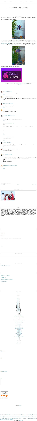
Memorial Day (22, 417)
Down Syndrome (3, 416)
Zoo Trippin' (19, 326)
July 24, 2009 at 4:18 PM (10, 123)
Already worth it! (19, 317)
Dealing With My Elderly (19, 315)
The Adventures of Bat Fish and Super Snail (19, 319)
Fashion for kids (14, 416)
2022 (18, 293)
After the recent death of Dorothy (5, 43)
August (18, 312)
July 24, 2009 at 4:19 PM (10, 137)
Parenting (10, 418)
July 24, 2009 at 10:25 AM (9, 103)
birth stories (11, 419)
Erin (3, 91)
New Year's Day (35, 417)
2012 (17, 304)
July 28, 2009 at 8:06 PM (13, 165)
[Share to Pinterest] (30, 83)
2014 (17, 302)
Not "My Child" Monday (19, 325)
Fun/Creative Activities (25, 416)
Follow (2, 246)
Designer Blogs (21, 420)
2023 (18, 292)
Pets (21, 84)
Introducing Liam (3, 277)
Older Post (3, 184)
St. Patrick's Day (24, 418)
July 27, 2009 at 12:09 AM (8, 154)
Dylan (19, 84)
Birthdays (30, 414)
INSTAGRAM (3, 232)
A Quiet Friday (19, 314)
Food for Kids (19, 416)
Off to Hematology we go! (19, 327)
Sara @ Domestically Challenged (7, 149)
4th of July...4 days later (19, 333)
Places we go (17, 418)
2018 (17, 298)
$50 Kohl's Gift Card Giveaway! (5, 275)
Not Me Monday (19, 329)
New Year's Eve (2, 418)
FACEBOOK (2, 233)
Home (18, 184)
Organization (6, 418)
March (18, 340)
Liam (18, 417)
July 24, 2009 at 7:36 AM (8, 91)
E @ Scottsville (5, 115)
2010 (17, 306)
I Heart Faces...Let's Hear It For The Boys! (6, 279)
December (18, 308)
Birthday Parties (26, 414)
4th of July (5, 414)
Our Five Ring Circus (18, 7)
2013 (17, 303)
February (18, 341)
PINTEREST (2, 234)
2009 (17, 307)
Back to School (21, 414)
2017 (17, 299)
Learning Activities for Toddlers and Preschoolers (8, 417)
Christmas (34, 414)
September (18, 311)
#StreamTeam (2, 414)
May (18, 338)
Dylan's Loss (19, 324)
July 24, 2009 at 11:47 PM (16, 149)
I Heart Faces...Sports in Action (19, 328)
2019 (18, 297)
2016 (17, 300)
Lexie (16, 417)
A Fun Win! (19, 332)
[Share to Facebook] (30, 83)
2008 (18, 343)
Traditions (3, 419)
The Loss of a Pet (19, 330)
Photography (14, 418)
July (18, 313)
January (18, 342)
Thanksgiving (32, 418)
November (18, 309)
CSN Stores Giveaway (4, 281)
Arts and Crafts (16, 414)
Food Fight (2, 283)
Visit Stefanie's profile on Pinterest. (5, 265)
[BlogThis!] (28, 83)
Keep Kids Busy (33, 416)
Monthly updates (27, 417)
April (18, 339)
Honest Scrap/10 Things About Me (19, 336)
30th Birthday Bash (19, 318)
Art (13, 414)
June (18, 337)
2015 (17, 301)
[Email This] (27, 83)
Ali (3, 142)
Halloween (29, 416)
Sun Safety (18, 335)
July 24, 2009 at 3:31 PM (11, 115)
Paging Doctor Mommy (6, 165)
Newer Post (34, 184)
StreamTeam (29, 418)
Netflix (31, 417)
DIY (36, 414)
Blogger (20, 405)
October (18, 310)
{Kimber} (4, 103)
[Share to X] (29, 83)
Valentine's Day (7, 419)
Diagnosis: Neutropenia (19, 323)
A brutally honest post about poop (19, 316)
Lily (19, 417)
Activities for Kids (10, 414)
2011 (17, 305)
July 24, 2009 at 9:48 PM (7, 142)
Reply (4, 94)
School (20, 418)
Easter (11, 416)
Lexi (3, 154)
